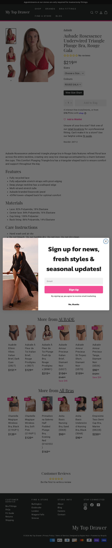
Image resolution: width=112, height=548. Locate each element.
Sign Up (74, 290)
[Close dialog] (105, 241)
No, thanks (73, 304)
